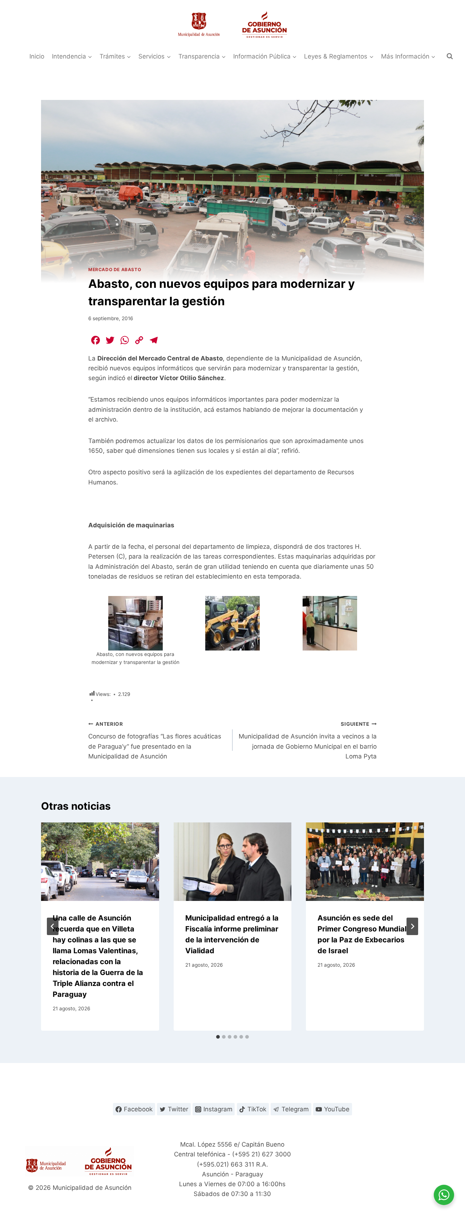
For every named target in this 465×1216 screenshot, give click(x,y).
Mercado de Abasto (114, 269)
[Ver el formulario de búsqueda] (449, 56)
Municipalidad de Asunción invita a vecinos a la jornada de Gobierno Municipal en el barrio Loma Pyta (308, 740)
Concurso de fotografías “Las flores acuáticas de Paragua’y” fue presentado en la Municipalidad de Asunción (154, 740)
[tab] (218, 1037)
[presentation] (100, 861)
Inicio (36, 56)
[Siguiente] (412, 926)
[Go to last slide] (52, 926)
